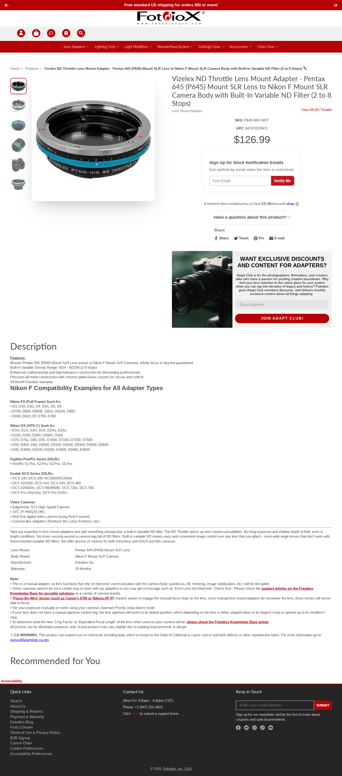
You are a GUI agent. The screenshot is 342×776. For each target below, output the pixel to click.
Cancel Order (21, 743)
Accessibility (11, 681)
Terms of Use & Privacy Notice (35, 732)
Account (21, 34)
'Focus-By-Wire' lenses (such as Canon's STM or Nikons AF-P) (63, 598)
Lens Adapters (74, 47)
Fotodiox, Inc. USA (177, 769)
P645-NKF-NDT (256, 120)
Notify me (282, 181)
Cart (36, 34)
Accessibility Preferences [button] (31, 754)
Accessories (238, 47)
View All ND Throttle (317, 110)
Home (15, 68)
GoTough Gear (209, 47)
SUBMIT (322, 705)
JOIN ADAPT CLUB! (282, 318)
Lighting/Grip (105, 47)
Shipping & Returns (26, 711)
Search (16, 701)
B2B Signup (20, 738)
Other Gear (265, 47)
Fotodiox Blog (21, 722)
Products (32, 68)
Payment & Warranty (27, 717)
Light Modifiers (136, 47)
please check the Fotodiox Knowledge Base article (227, 622)
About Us (18, 706)
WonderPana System (173, 47)
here (135, 714)
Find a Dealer (21, 727)
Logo (171, 18)
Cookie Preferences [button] (26, 748)
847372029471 (256, 128)
